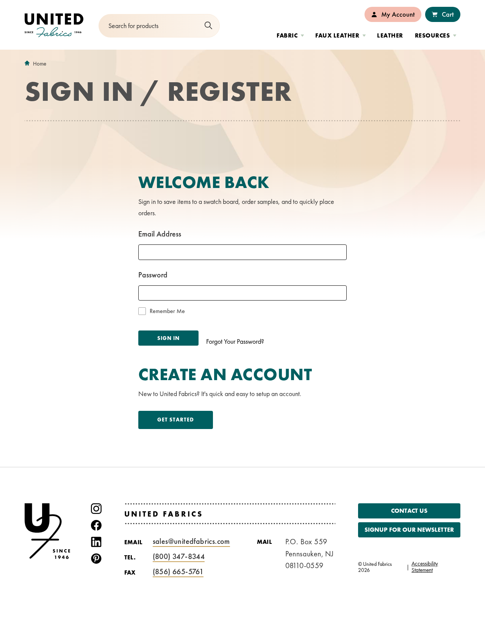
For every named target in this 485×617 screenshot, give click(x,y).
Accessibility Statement (424, 567)
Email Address (159, 234)
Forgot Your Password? (235, 341)
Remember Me (167, 311)
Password (152, 275)
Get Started (175, 419)
